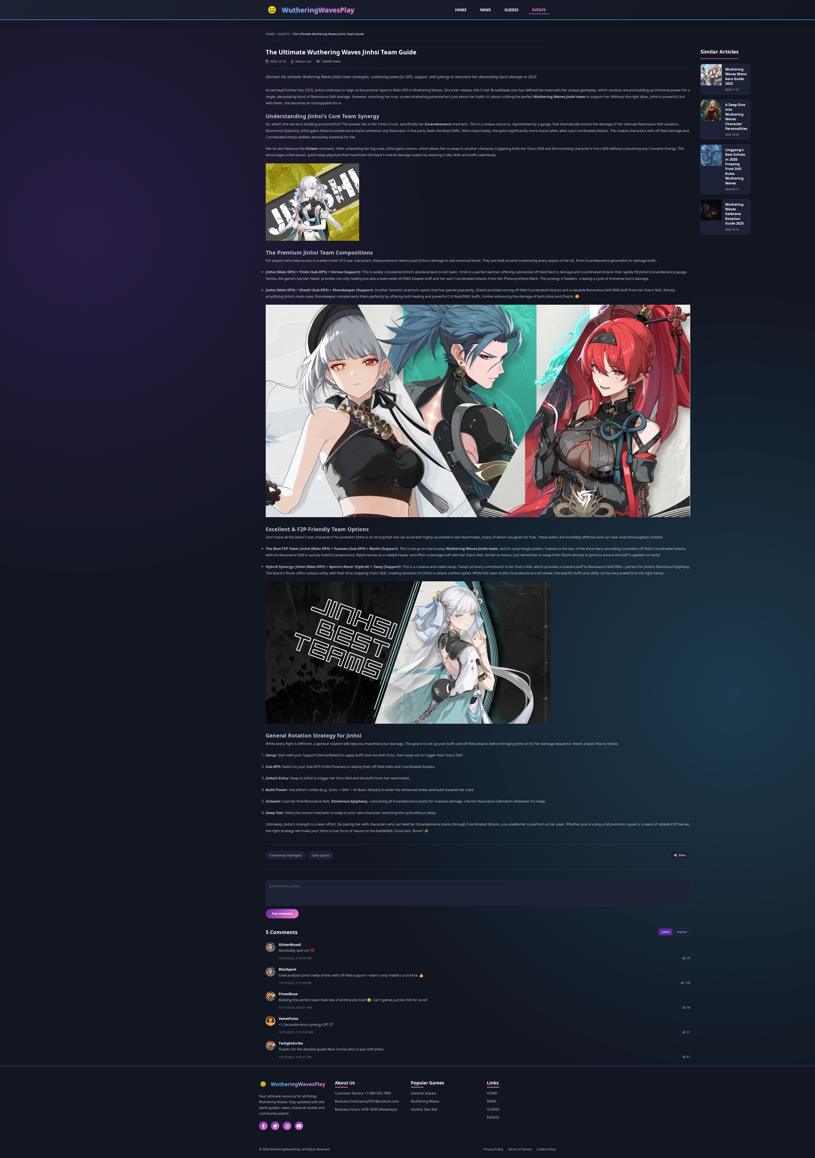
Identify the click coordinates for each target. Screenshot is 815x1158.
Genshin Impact (423, 1093)
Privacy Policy (493, 1149)
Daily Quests (321, 855)
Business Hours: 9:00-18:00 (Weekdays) (366, 1109)
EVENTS (539, 9)
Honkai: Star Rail (424, 1109)
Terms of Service (520, 1149)
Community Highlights (285, 855)
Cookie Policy (546, 1149)
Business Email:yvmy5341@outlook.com (367, 1101)
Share (682, 855)
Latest (666, 932)
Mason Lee (303, 61)
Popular (682, 932)
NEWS (485, 9)
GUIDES (511, 9)
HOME (461, 9)
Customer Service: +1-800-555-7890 (363, 1093)
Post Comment (282, 914)
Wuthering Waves (425, 1101)
